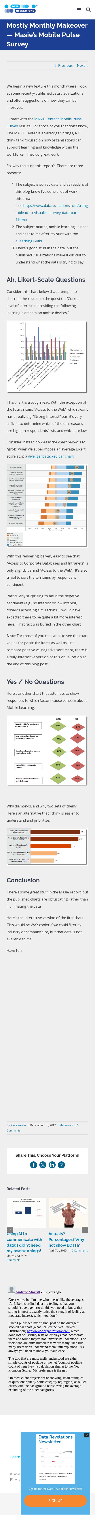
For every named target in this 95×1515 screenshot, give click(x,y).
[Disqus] (47, 1339)
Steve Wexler (18, 1125)
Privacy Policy (19, 1479)
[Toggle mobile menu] (79, 11)
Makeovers (66, 1125)
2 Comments (80, 1250)
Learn (15, 1456)
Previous (65, 65)
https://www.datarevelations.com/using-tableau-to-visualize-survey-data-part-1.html (52, 212)
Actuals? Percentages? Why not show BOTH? (66, 1239)
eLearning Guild (28, 241)
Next (81, 65)
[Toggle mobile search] (88, 11)
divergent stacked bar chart (51, 456)
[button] (10, 1230)
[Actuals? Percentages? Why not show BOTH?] (68, 1200)
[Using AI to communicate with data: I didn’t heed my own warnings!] (26, 1200)
